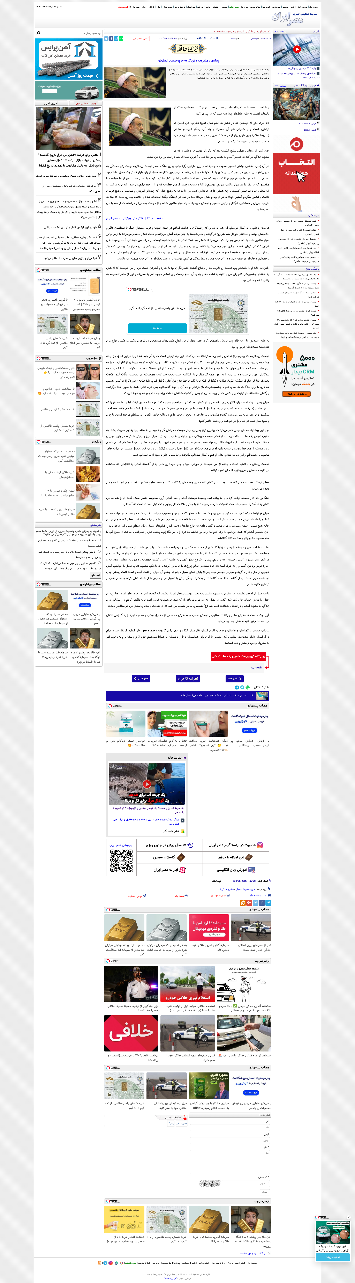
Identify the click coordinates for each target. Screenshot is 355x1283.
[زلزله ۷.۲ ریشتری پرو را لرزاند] (296, 50)
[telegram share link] (116, 38)
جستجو (285, 7)
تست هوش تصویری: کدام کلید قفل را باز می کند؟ (297, 313)
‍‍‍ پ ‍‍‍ (212, 37)
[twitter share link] (106, 38)
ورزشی (200, 7)
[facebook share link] (111, 38)
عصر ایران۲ (233, 1263)
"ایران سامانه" (170, 1279)
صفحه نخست (265, 38)
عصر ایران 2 (134, 7)
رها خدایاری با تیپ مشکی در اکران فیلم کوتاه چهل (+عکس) (298, 250)
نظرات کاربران (188, 679)
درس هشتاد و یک (307, 124)
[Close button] (349, 1217)
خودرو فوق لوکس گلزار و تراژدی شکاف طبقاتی (70, 227)
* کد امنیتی (263, 1177)
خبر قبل (143, 678)
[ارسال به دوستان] (201, 38)
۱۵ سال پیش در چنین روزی (166, 845)
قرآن (158, 7)
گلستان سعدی (164, 857)
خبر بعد (232, 678)
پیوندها (176, 1263)
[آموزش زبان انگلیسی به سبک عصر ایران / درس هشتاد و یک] (296, 104)
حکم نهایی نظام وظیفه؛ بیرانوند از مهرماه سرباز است (66, 176)
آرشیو (293, 7)
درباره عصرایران (218, 1263)
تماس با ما (302, 7)
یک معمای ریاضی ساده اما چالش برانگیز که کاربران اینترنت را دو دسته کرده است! (296, 277)
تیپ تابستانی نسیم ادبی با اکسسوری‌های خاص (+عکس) (298, 223)
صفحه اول (313, 7)
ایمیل (266, 1134)
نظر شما (264, 1115)
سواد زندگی (234, 7)
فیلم (143, 7)
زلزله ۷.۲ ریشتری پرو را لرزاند (302, 69)
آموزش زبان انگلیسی (232, 870)
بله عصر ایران (114, 218)
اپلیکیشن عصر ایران (121, 845)
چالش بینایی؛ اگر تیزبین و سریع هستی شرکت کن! (299, 295)
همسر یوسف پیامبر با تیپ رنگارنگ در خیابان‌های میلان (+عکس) (299, 259)
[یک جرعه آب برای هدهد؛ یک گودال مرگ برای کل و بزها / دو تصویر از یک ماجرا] (147, 784)
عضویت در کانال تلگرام (149, 218)
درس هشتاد (310, 130)
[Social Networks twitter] (242, 687)
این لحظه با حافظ (231, 857)
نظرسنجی (276, 7)
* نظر (266, 1147)
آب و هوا (266, 7)
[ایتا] (243, 903)
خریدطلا (157, 328)
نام (267, 1121)
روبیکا (129, 218)
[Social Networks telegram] (237, 687)
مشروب (230, 889)
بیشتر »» (280, 31)
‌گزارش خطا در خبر (141, 38)
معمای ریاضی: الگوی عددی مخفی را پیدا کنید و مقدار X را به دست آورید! (298, 286)
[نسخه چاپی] (198, 38)
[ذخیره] (204, 38)
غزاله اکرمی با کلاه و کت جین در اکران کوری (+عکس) (299, 232)
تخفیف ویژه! (333, 1257)
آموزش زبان (123, 7)
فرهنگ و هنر (180, 7)
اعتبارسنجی (181, 1124)
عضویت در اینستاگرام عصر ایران (232, 845)
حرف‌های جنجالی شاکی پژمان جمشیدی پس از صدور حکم (299, 76)
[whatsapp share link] (121, 38)
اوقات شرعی (255, 7)
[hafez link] (187, 48)
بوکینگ (171, 1124)
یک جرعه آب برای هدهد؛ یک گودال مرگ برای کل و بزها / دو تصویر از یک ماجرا (148, 810)
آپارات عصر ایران (166, 870)
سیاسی (224, 7)
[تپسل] (130, 289)
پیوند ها (244, 7)
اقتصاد (215, 7)
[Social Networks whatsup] (248, 687)
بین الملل (191, 7)
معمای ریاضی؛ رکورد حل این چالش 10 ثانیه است (296, 304)
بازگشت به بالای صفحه (253, 1254)
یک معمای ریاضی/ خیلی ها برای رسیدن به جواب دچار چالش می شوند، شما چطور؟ (297, 335)
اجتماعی (254, 38)
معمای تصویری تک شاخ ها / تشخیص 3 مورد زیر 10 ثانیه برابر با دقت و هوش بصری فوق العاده (296, 324)
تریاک (221, 889)
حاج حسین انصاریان (245, 889)
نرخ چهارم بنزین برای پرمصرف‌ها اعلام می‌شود (70, 258)
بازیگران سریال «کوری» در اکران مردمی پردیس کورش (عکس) (299, 241)
